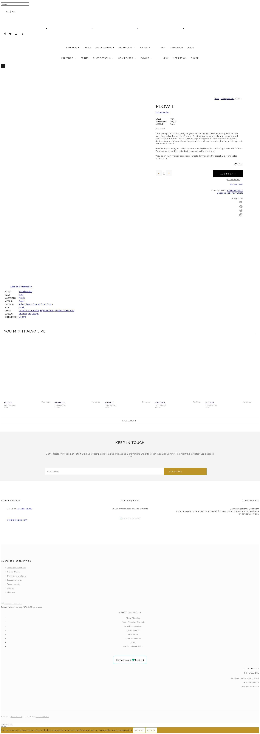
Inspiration (176, 47)
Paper (22, 301)
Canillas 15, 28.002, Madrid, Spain (244, 678)
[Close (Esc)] (11, 724)
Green (49, 304)
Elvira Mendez (162, 112)
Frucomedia (42, 717)
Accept (139, 730)
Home (217, 99)
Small (21, 307)
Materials (161, 121)
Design (35, 313)
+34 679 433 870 (235, 190)
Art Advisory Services (133, 626)
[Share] (8, 724)
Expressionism (47, 310)
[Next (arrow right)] (5, 726)
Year (158, 119)
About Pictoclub (133, 618)
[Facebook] (241, 206)
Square (22, 317)
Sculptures (125, 47)
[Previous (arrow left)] (2, 726)
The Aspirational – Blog (133, 646)
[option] (13, 12)
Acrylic (22, 298)
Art (29, 313)
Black (29, 304)
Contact (10, 588)
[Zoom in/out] (2, 724)
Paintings (71, 47)
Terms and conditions (16, 568)
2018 (21, 294)
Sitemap (11, 592)
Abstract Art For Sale (29, 310)
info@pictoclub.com (17, 520)
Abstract (23, 313)
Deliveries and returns (16, 576)
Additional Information (21, 286)
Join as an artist (133, 630)
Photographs (103, 47)
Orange (36, 304)
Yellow (22, 304)
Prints (87, 47)
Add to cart (228, 174)
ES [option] (13, 11)
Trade (190, 47)
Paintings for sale (227, 99)
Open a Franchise (133, 638)
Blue (43, 304)
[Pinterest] (241, 215)
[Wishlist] (10, 34)
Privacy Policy (13, 572)
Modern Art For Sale (64, 310)
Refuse (151, 730)
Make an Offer (236, 184)
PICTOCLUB (16, 717)
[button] (16, 34)
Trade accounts (13, 584)
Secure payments (14, 580)
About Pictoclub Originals (133, 622)
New (163, 47)
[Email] (241, 202)
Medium (160, 124)
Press (133, 642)
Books (143, 47)
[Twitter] (241, 211)
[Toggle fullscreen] (5, 724)
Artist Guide (133, 634)
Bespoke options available (230, 193)
